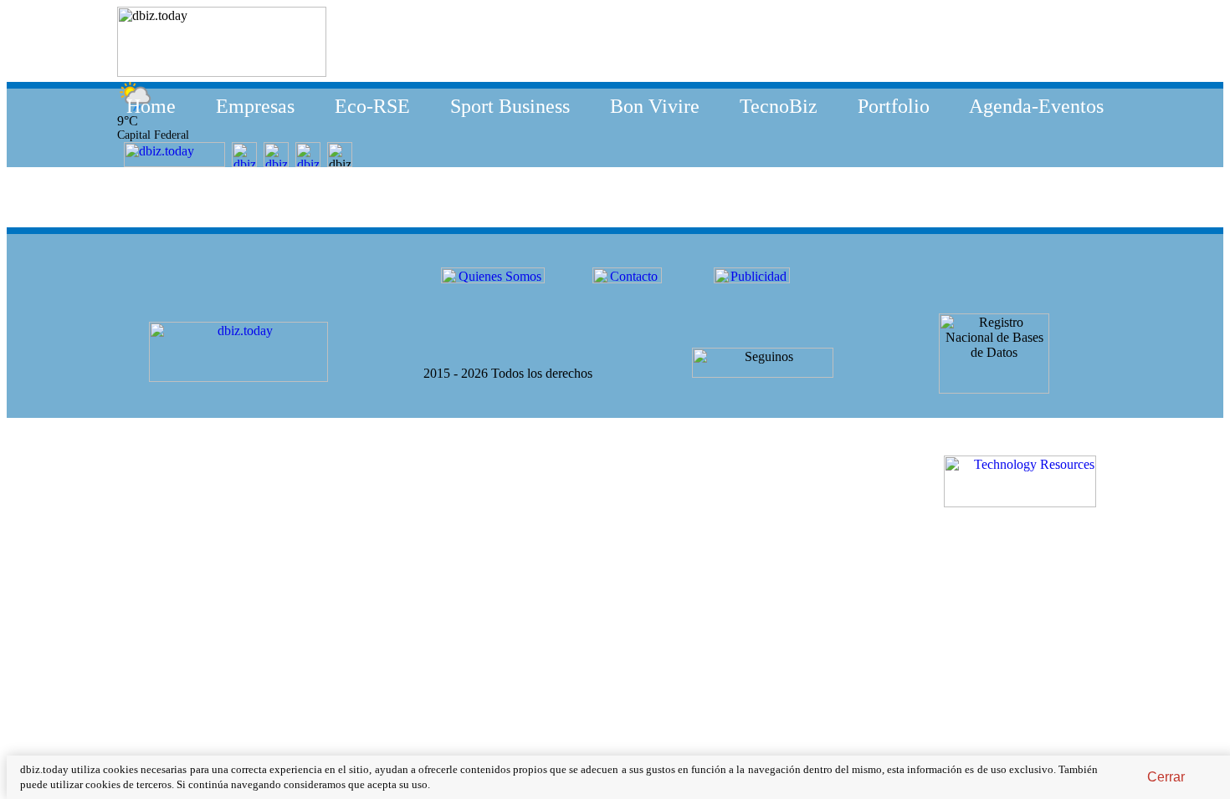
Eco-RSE (372, 106)
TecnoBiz (778, 106)
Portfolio (894, 106)
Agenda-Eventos (1036, 106)
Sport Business (510, 106)
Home (151, 106)
